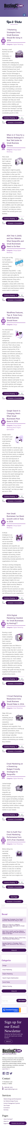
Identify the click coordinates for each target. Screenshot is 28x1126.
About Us (6, 1121)
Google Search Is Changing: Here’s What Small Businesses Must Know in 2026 (13, 416)
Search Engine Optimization (10, 978)
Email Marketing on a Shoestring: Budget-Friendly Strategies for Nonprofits (15, 769)
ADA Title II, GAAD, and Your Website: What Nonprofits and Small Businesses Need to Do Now (15, 241)
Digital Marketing (7, 974)
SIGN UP (8, 1041)
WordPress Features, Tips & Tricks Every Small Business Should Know (14, 938)
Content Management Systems (12, 1103)
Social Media (6, 982)
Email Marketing (7, 969)
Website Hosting (7, 986)
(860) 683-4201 (8, 1087)
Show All (14, 950)
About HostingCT (8, 1119)
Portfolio (6, 1110)
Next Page (14, 897)
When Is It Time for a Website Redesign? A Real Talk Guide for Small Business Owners (15, 140)
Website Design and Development (12, 1099)
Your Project (7, 1105)
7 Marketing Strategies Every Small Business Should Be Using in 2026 (14, 34)
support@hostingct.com (10, 1089)
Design (4, 965)
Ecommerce (7, 1107)
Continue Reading (10, 118)
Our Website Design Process (11, 1101)
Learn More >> (6, 1069)
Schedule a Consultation (15, 122)
